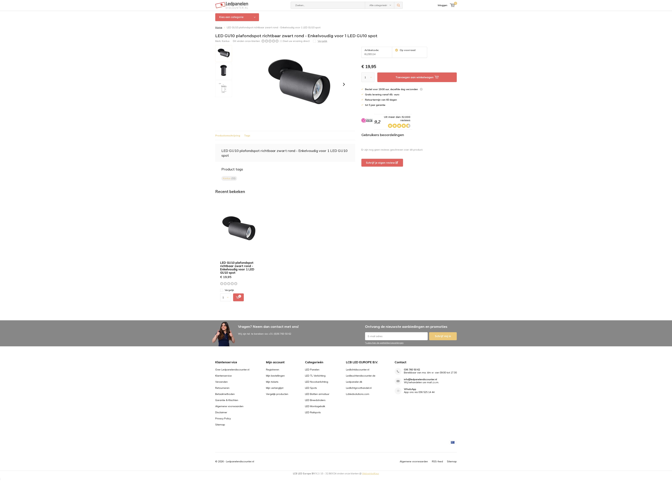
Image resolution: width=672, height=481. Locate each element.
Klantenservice (223, 375)
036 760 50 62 (412, 369)
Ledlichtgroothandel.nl (359, 387)
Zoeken (398, 5)
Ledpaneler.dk (354, 381)
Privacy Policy (223, 418)
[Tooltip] (421, 90)
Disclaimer (221, 412)
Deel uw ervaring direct (296, 41)
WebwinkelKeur (370, 473)
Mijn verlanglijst (274, 387)
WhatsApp (410, 389)
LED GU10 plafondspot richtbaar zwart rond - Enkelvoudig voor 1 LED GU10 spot (237, 267)
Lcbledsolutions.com (357, 394)
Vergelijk (229, 290)
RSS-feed (437, 461)
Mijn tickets (272, 381)
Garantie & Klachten (226, 400)
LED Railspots (313, 412)
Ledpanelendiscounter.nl (240, 461)
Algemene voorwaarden (229, 406)
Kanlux (225, 41)
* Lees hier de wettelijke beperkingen (384, 342)
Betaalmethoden (225, 394)
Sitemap (220, 424)
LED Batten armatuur (317, 394)
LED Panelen (312, 369)
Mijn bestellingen (275, 375)
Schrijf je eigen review (381, 162)
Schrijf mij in (443, 336)
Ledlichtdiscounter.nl (357, 369)
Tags (247, 135)
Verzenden (221, 381)
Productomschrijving (227, 135)
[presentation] (344, 84)
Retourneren (222, 387)
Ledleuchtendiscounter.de (360, 375)
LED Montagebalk (315, 406)
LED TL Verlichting (315, 375)
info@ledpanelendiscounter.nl (420, 379)
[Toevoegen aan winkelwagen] (238, 297)
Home (218, 27)
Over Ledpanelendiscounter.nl (232, 369)
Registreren (272, 369)
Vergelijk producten (277, 394)
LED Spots (311, 387)
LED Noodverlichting (316, 381)
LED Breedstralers (315, 400)
